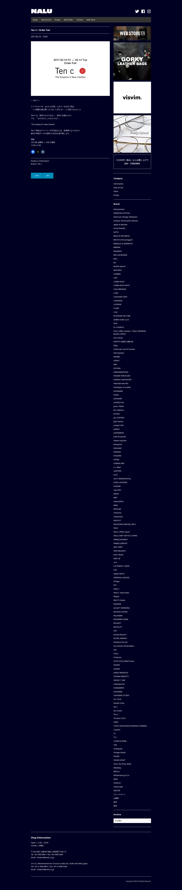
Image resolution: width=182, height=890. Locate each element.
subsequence (119, 684)
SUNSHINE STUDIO (121, 695)
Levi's (116, 475)
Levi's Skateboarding (122, 478)
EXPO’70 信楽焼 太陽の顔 (123, 341)
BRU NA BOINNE (120, 255)
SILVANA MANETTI (121, 676)
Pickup (57, 20)
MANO (116, 494)
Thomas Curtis (120, 718)
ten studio (118, 711)
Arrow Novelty (119, 228)
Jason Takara (119, 406)
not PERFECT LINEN (122, 566)
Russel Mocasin (120, 634)
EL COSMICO (119, 327)
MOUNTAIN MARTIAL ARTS (125, 524)
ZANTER (117, 790)
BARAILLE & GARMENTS (123, 243)
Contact (80, 20)
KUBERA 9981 (119, 463)
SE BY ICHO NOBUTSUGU (124, 661)
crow (115, 312)
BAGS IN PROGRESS (122, 236)
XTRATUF (117, 783)
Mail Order (68, 20)
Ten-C (116, 714)
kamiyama (118, 444)
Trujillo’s (117, 730)
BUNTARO (118, 270)
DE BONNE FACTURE (122, 316)
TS (115, 733)
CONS (116, 293)
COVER (116, 308)
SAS (115, 650)
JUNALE (117, 429)
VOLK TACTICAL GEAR (122, 764)
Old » (48, 175)
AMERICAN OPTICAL (122, 213)
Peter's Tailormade (121, 593)
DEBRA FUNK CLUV (121, 319)
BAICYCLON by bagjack (123, 240)
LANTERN (117, 471)
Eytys (116, 345)
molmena (117, 513)
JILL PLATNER (119, 417)
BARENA (117, 247)
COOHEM (117, 304)
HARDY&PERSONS (121, 372)
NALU (41, 11)
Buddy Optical (119, 266)
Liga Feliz (117, 490)
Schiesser (117, 657)
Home (35, 20)
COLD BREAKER (120, 289)
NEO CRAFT (118, 547)
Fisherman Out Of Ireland (124, 349)
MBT (115, 497)
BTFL (115, 259)
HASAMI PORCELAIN (122, 376)
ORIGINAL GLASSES (122, 577)
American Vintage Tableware (125, 217)
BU (115, 262)
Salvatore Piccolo (120, 642)
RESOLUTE (118, 627)
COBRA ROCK (119, 281)
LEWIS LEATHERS (120, 482)
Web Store (91, 20)
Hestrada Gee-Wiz (121, 383)
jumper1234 (119, 425)
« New (36, 175)
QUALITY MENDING (122, 608)
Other (116, 191)
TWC (115, 745)
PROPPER (117, 604)
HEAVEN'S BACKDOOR (122, 379)
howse (116, 395)
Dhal (115, 323)
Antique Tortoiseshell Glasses (126, 221)
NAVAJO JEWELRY (120, 543)
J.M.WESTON (119, 402)
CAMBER (117, 274)
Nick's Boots (118, 554)
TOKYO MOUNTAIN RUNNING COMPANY (130, 726)
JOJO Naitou (118, 421)
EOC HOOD (118, 338)
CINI (115, 278)
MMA (116, 505)
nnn (115, 562)
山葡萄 (116, 798)
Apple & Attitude (120, 224)
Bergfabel (118, 251)
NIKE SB (117, 558)
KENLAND (118, 448)
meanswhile (119, 501)
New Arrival (46, 20)
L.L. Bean (117, 467)
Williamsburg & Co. (122, 775)
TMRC (116, 722)
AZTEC (116, 232)
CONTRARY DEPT (120, 297)
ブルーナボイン (120, 794)
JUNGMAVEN (119, 433)
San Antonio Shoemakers (124, 646)
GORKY (116, 360)
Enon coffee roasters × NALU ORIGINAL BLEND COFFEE (130, 332)
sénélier (117, 669)
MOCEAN (117, 509)
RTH (115, 631)
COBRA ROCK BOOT (122, 285)
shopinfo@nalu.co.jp (45, 857)
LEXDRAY (117, 486)
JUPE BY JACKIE (120, 436)
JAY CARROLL (119, 410)
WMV (116, 779)
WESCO (117, 771)
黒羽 (115, 806)
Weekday (117, 768)
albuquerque (119, 209)
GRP (115, 364)
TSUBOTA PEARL (120, 741)
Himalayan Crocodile (122, 387)
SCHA (116, 653)
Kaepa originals (120, 440)
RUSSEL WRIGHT (120, 638)
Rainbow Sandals (121, 612)
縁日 (115, 802)
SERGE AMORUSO (121, 672)
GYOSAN (117, 368)
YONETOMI (118, 787)
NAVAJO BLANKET (121, 539)
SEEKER (117, 665)
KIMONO (117, 452)
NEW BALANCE (120, 551)
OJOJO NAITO (119, 573)
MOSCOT (117, 520)
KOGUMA (117, 456)
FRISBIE (117, 357)
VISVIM (116, 756)
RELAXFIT (117, 623)
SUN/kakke (118, 691)
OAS (115, 570)
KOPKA (116, 459)
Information (44, 161)
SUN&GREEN (119, 688)
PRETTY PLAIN (119, 600)
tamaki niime (119, 703)
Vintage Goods (120, 752)
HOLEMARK (118, 391)
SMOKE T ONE (119, 680)
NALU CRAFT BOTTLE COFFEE (125, 535)
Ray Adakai (118, 615)
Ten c (40, 164)
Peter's (116, 589)
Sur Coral (117, 699)
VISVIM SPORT (119, 760)
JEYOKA (117, 414)
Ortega (116, 581)
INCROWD (118, 398)
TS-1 (115, 737)
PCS (115, 585)
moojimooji (118, 516)
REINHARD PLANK (121, 619)
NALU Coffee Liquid (122, 532)
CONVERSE (118, 300)
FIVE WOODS (119, 353)
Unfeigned (118, 749)
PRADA (116, 596)
